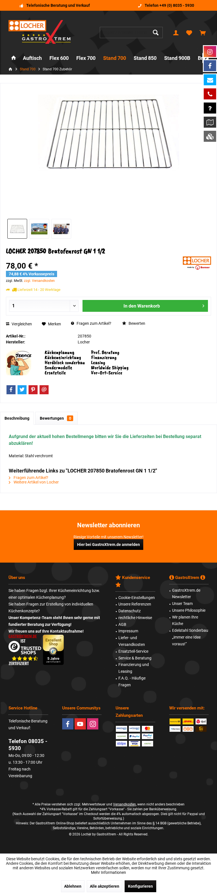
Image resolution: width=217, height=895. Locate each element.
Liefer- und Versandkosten (131, 641)
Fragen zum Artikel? (93, 323)
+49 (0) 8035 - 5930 (176, 5)
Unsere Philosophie (188, 610)
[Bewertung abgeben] (93, 258)
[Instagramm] (210, 51)
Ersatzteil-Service (133, 651)
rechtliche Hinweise (135, 617)
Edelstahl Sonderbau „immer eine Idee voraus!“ (190, 637)
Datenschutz (129, 611)
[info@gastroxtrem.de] (210, 79)
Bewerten (136, 323)
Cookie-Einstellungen (136, 597)
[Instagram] (92, 723)
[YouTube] (80, 723)
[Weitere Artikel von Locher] (197, 263)
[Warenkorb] (203, 32)
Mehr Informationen (108, 872)
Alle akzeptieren (104, 886)
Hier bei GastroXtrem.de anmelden (108, 544)
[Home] (13, 58)
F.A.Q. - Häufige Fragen (132, 681)
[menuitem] (203, 32)
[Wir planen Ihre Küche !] (210, 122)
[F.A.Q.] (210, 108)
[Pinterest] (33, 389)
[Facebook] (11, 389)
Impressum (128, 631)
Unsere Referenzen (134, 604)
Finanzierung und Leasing (133, 668)
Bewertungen (55, 418)
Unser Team (182, 603)
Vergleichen (21, 324)
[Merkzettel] (189, 32)
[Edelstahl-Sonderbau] (210, 136)
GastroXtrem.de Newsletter (186, 593)
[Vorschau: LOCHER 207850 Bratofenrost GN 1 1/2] (17, 229)
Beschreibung (17, 418)
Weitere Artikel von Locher (36, 482)
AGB (122, 624)
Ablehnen (72, 886)
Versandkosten (124, 804)
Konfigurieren (140, 886)
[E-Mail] (44, 389)
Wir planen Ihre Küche (185, 620)
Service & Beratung (134, 658)
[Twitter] (22, 389)
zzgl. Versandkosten (39, 281)
